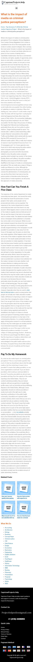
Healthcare (8, 561)
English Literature (10, 554)
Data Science (9, 543)
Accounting (8, 528)
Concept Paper (9, 536)
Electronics (8, 550)
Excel (6, 557)
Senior (7, 581)
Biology (7, 532)
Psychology (8, 579)
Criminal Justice (9, 539)
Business (7, 534)
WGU (6, 583)
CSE (6, 541)
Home (3, 27)
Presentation (9, 574)
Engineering (8, 552)
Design (7, 545)
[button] (16, 8)
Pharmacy (8, 572)
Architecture (8, 530)
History (7, 563)
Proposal (7, 577)
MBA (6, 568)
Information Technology (12, 565)
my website (20, 412)
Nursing (7, 570)
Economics (8, 548)
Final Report (8, 559)
